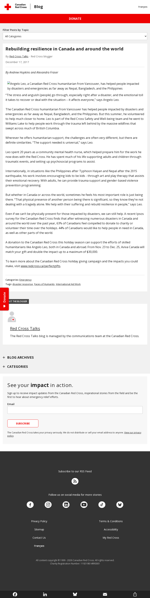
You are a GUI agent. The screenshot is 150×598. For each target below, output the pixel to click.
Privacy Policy (39, 521)
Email (10, 404)
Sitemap (39, 529)
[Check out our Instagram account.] (48, 504)
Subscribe (23, 423)
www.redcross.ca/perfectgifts (40, 266)
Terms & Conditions (111, 521)
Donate (75, 19)
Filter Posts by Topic (16, 30)
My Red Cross (111, 537)
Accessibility (111, 529)
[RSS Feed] (75, 482)
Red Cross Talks (18, 56)
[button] (142, 7)
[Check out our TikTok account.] (101, 504)
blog (38, 6)
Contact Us (39, 537)
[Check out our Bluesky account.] (119, 504)
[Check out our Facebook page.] (30, 504)
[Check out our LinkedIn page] (66, 504)
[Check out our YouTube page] (83, 504)
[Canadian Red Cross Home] (15, 7)
